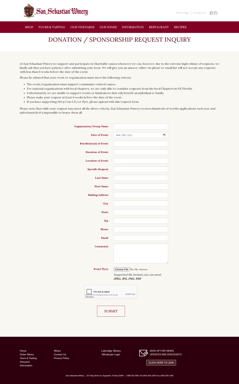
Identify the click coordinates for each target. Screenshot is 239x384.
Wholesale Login (111, 354)
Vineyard (25, 361)
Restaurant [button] (159, 27)
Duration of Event (97, 152)
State (104, 212)
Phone (104, 229)
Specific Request (97, 169)
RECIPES (180, 27)
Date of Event (99, 135)
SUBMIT (111, 311)
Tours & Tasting (51, 27)
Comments (101, 246)
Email (104, 237)
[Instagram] (215, 12)
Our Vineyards (82, 27)
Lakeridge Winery (111, 350)
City (105, 203)
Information (26, 365)
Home (23, 350)
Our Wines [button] (108, 27)
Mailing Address (98, 195)
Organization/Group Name (91, 126)
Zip (106, 220)
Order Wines (27, 354)
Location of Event (97, 160)
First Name (101, 186)
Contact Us (199, 12)
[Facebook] (211, 12)
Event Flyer (101, 269)
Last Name (101, 177)
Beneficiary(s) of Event (94, 143)
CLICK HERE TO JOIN (161, 362)
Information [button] (133, 27)
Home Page (182, 12)
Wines (57, 350)
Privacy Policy (61, 358)
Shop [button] (29, 27)
